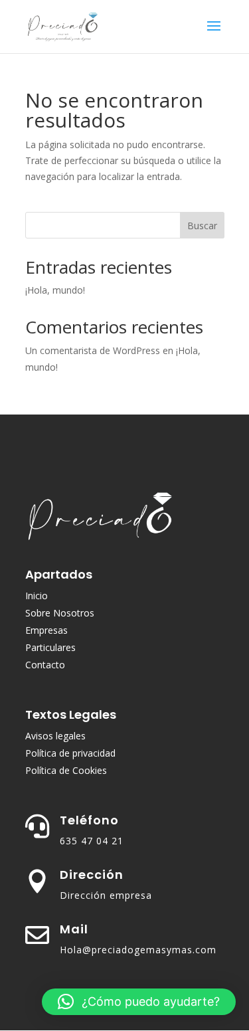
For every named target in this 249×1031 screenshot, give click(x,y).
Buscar (202, 225)
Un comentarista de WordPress (92, 350)
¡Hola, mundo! (55, 290)
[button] (139, 1001)
